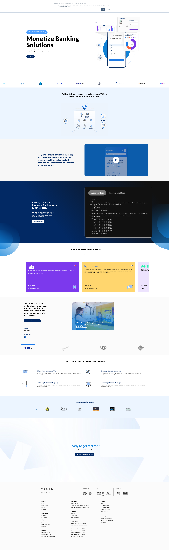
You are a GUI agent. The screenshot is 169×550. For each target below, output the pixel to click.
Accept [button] (103, 9)
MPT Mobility (44, 517)
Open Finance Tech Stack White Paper (79, 530)
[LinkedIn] (42, 492)
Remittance (43, 509)
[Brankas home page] (47, 489)
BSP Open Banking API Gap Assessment (79, 503)
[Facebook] (44, 492)
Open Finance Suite (45, 538)
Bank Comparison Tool (105, 509)
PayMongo (43, 526)
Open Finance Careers (75, 517)
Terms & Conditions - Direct (106, 518)
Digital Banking (44, 505)
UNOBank (43, 522)
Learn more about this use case (32, 320)
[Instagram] (46, 492)
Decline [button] (108, 9)
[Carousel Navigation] (87, 253)
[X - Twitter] (49, 492)
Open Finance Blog (105, 511)
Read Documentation (38, 221)
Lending (43, 503)
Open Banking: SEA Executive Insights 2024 (80, 525)
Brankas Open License (105, 513)
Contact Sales (74, 515)
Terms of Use (103, 522)
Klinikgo (43, 520)
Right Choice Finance (45, 524)
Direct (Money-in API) (46, 532)
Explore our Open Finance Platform (84, 454)
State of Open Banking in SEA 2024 (78, 528)
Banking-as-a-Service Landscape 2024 (78, 523)
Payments (43, 507)
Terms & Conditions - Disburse (107, 520)
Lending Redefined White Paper (77, 527)
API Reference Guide (105, 505)
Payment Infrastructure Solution (48, 536)
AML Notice (103, 514)
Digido (42, 519)
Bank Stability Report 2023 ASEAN (78, 534)
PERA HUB (43, 515)
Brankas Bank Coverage (105, 507)
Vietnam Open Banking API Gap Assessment (80, 507)
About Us (73, 513)
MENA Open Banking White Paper (78, 532)
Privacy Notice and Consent (106, 516)
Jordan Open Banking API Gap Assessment (80, 505)
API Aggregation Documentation (107, 503)
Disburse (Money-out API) (46, 534)
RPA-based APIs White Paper (77, 536)
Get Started (30, 56)
